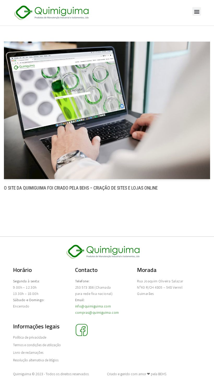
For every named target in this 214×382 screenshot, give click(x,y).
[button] (196, 11)
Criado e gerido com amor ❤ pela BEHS (136, 374)
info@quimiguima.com (93, 306)
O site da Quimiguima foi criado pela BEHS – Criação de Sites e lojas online (81, 188)
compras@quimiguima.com (97, 312)
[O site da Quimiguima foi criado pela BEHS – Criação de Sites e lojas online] (107, 110)
